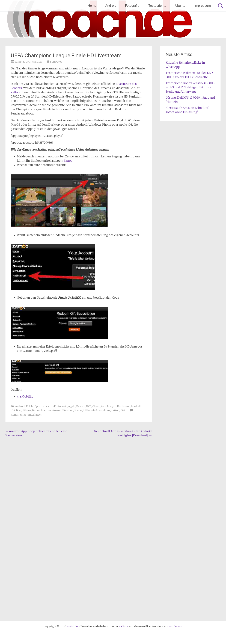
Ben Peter (56, 61)
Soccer (78, 410)
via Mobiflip (25, 396)
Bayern (80, 406)
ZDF (122, 410)
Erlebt (30, 406)
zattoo (115, 410)
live (43, 410)
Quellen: (16, 389)
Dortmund (123, 406)
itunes (36, 410)
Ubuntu (180, 5)
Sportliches (42, 406)
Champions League (104, 406)
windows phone (100, 410)
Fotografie (132, 5)
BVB (88, 406)
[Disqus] (78, 484)
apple (71, 406)
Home (92, 5)
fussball (136, 406)
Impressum (202, 5)
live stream (54, 410)
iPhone (26, 410)
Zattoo (15, 92)
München (67, 410)
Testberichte (157, 5)
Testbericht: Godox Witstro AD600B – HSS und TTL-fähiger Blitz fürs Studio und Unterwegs (190, 87)
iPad (18, 410)
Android (110, 5)
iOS (13, 410)
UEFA (86, 410)
